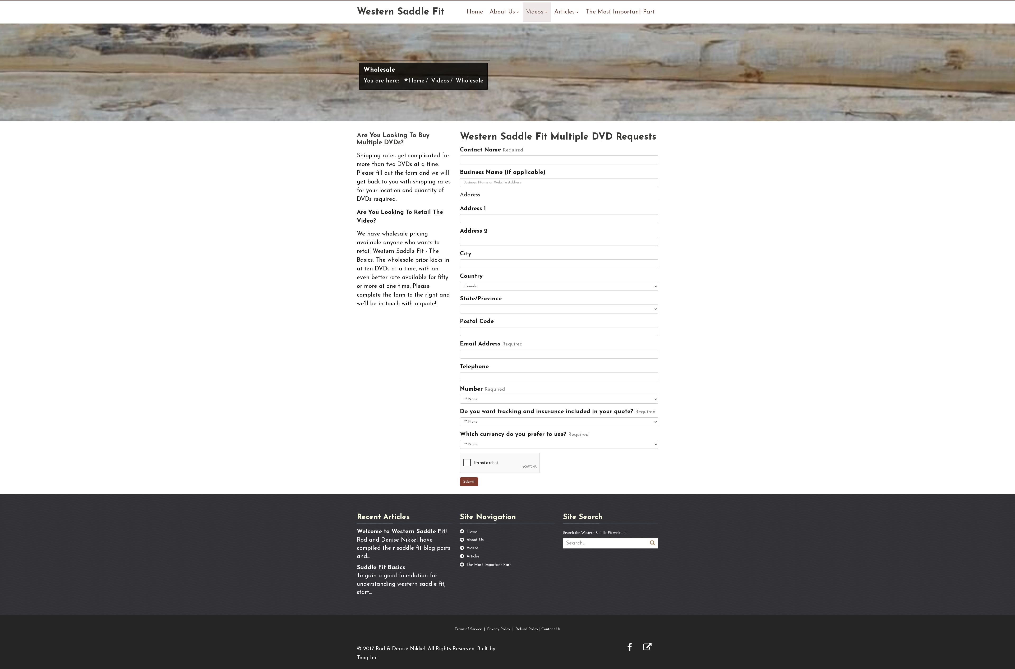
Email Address (480, 344)
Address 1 (473, 209)
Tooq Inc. (367, 658)
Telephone (474, 367)
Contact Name (480, 150)
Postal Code (477, 322)
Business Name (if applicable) (503, 172)
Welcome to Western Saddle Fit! (402, 532)
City (465, 254)
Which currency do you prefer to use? (513, 434)
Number (471, 389)
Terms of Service (468, 629)
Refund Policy (526, 629)
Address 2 (473, 231)
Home (475, 12)
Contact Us (550, 629)
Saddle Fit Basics (381, 568)
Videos (534, 12)
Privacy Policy (498, 629)
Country (471, 276)
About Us (502, 12)
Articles (564, 12)
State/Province (481, 299)
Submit (469, 482)
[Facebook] (630, 648)
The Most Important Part (620, 12)
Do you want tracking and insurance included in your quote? (546, 412)
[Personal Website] (647, 648)
